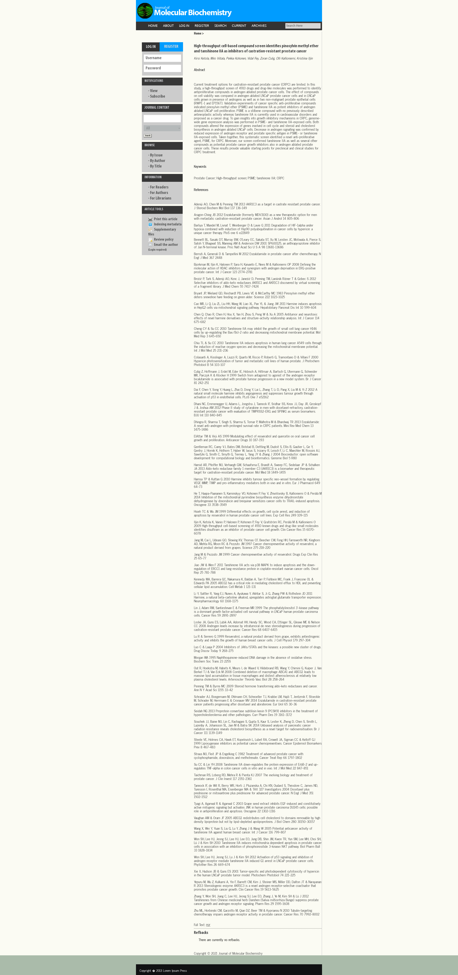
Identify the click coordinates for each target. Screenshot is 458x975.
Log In (184, 26)
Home (153, 26)
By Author (157, 161)
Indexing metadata (168, 224)
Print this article (165, 219)
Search (220, 26)
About (168, 26)
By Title (156, 166)
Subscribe (157, 96)
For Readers (159, 187)
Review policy (164, 240)
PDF (208, 925)
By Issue (156, 155)
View (154, 91)
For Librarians (160, 198)
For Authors (159, 193)
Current (239, 26)
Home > (199, 33)
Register (202, 26)
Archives (259, 26)
